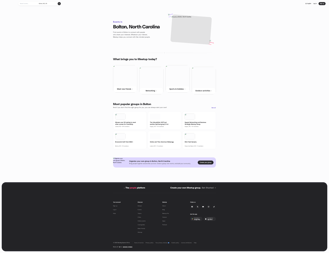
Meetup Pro (165, 213)
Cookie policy (175, 242)
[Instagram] (208, 207)
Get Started (208, 188)
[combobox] (47, 3)
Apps (163, 221)
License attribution (186, 242)
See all (214, 107)
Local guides (141, 224)
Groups (140, 206)
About (164, 206)
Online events (142, 221)
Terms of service (139, 242)
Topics (139, 213)
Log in (115, 209)
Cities (139, 217)
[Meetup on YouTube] (203, 207)
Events (140, 209)
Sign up (115, 206)
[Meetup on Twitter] (197, 207)
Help (114, 213)
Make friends (141, 228)
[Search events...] (59, 3)
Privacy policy (149, 242)
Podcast (164, 224)
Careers (164, 217)
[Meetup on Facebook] (192, 207)
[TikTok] (214, 207)
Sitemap (140, 232)
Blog (163, 209)
